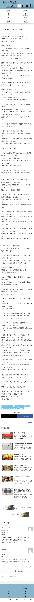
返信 (30, 566)
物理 (22, 408)
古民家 (25, 589)
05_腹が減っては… (7, 406)
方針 (25, 596)
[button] (30, 371)
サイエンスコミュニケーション (10, 408)
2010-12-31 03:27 (5, 552)
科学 (25, 594)
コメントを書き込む (17, 571)
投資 (9, 596)
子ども (9, 589)
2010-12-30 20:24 (5, 530)
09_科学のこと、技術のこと (22, 406)
